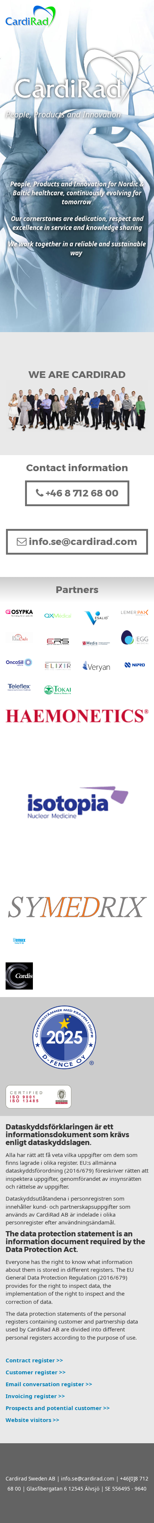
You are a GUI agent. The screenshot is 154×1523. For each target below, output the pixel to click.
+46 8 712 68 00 (80, 493)
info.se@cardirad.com (82, 542)
